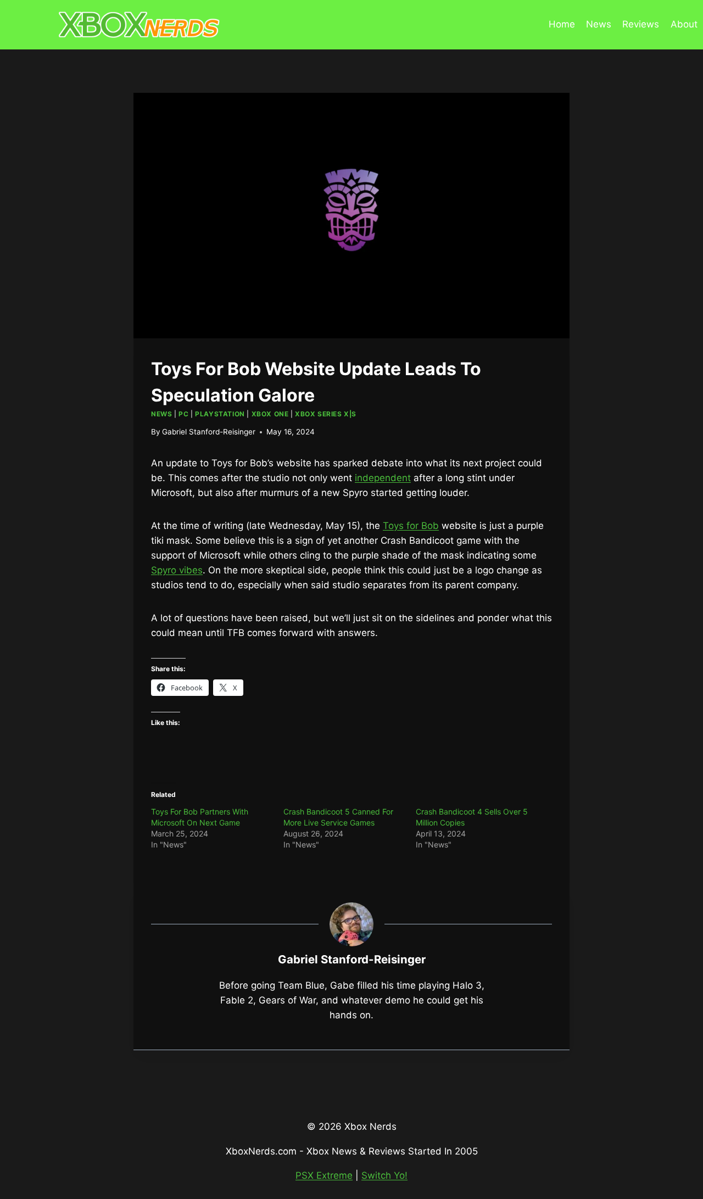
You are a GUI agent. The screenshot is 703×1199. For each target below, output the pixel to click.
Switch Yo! (384, 1175)
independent (383, 477)
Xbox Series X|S (325, 414)
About (684, 24)
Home (562, 24)
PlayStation (220, 414)
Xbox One (270, 414)
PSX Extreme (324, 1175)
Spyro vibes (177, 570)
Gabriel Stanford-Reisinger (208, 431)
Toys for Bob (411, 525)
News (598, 24)
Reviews (640, 24)
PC (183, 414)
